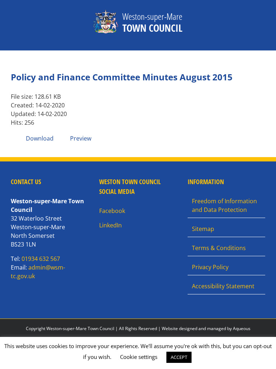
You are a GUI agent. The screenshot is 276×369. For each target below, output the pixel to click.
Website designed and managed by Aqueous (206, 328)
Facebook (112, 211)
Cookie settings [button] (138, 356)
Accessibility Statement (223, 286)
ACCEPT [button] (179, 357)
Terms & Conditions (219, 248)
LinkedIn (110, 225)
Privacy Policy (210, 267)
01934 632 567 (41, 259)
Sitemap (203, 229)
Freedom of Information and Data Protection (224, 205)
